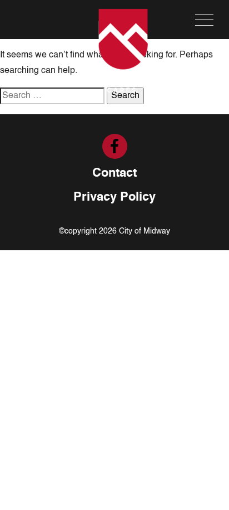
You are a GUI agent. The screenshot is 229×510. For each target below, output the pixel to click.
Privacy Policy (114, 197)
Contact (114, 173)
